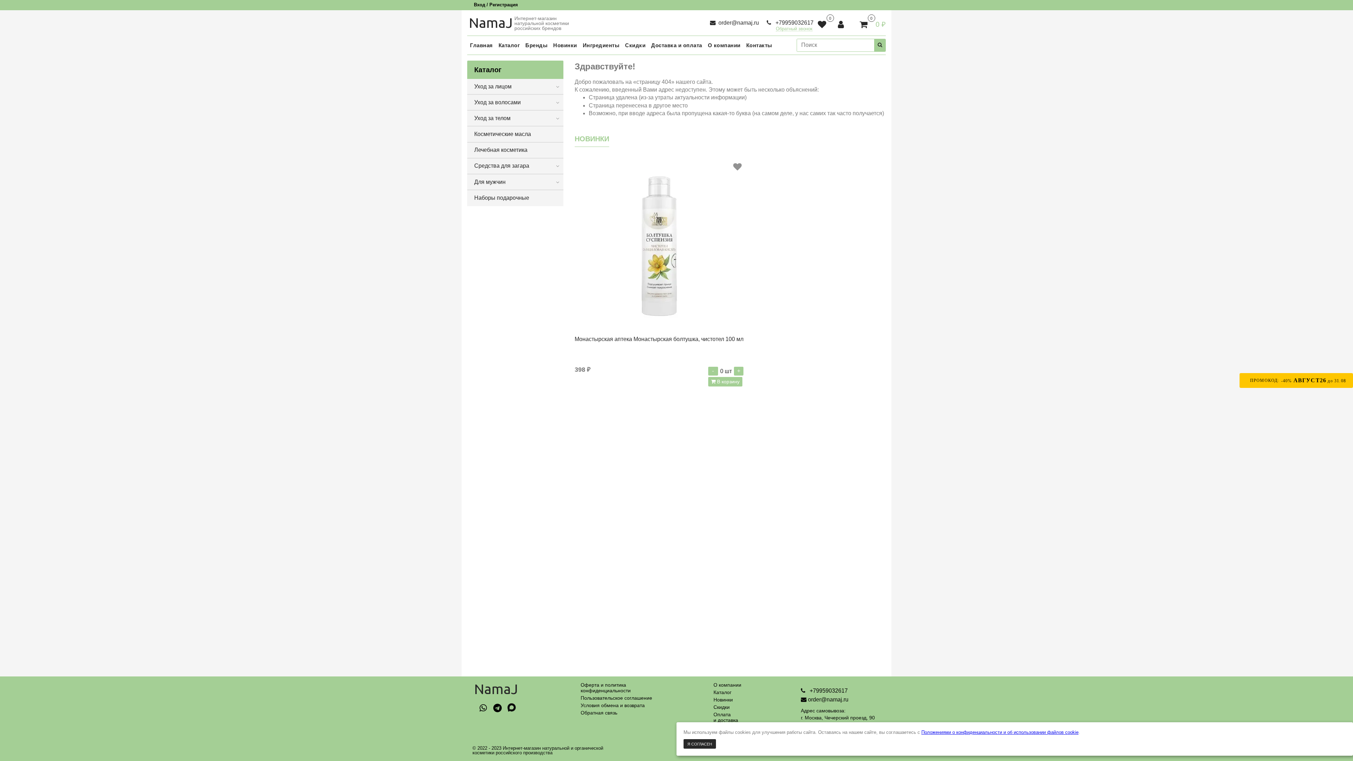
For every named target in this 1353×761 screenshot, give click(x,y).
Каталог (722, 692)
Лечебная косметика (500, 150)
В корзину (728, 381)
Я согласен (699, 744)
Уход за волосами (497, 102)
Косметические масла (502, 134)
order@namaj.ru (738, 23)
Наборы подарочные (501, 198)
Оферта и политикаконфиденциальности (606, 687)
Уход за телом (492, 118)
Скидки (721, 707)
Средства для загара (501, 166)
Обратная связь (599, 713)
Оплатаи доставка (725, 717)
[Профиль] (842, 24)
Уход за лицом (493, 86)
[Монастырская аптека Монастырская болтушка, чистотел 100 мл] (659, 245)
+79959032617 (794, 23)
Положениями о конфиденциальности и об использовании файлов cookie (1000, 732)
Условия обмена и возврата (613, 705)
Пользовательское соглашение (616, 698)
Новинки (723, 700)
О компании (727, 685)
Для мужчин (490, 182)
